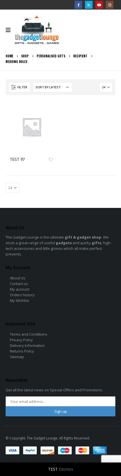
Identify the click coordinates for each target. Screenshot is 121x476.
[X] (89, 4)
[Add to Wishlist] (50, 159)
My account (19, 289)
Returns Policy (22, 351)
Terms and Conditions (28, 334)
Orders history (22, 294)
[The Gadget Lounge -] (36, 30)
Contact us (19, 283)
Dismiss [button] (66, 469)
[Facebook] (78, 4)
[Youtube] (99, 4)
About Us (17, 277)
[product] (32, 127)
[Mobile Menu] (10, 30)
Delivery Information (27, 345)
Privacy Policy (21, 339)
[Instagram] (109, 4)
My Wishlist (19, 300)
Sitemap (17, 356)
